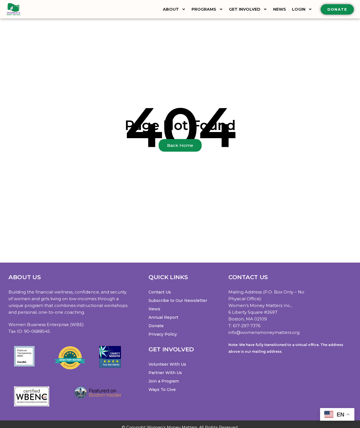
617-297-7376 (246, 325)
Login (298, 9)
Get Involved (244, 9)
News (279, 9)
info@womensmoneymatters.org (264, 332)
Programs (204, 9)
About (171, 9)
